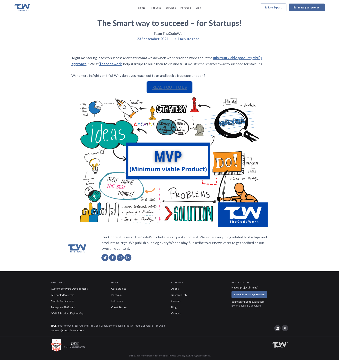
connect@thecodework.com (247, 301)
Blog (198, 7)
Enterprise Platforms (63, 307)
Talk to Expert (273, 7)
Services (171, 7)
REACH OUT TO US (169, 87)
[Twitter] (285, 328)
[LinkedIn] (277, 328)
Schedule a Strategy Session (249, 294)
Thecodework (110, 64)
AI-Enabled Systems (62, 295)
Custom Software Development (69, 288)
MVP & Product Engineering (67, 313)
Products (155, 7)
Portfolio (185, 7)
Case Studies (118, 288)
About (175, 288)
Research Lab (179, 295)
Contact (176, 313)
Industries (117, 301)
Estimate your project (307, 7)
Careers (175, 301)
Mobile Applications (62, 301)
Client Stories (119, 307)
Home (141, 7)
